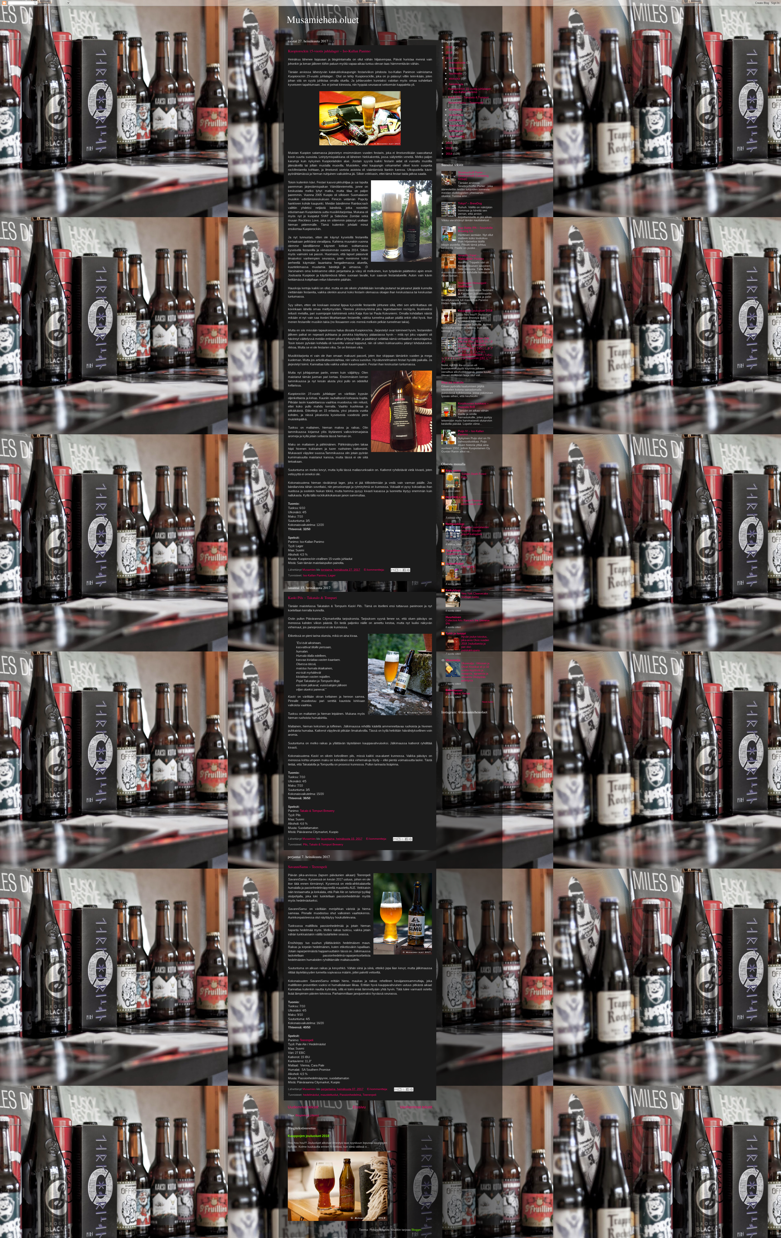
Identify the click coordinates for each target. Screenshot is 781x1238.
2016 (449, 142)
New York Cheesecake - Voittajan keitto (475, 595)
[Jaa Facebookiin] (404, 570)
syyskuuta (456, 73)
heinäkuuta (456, 84)
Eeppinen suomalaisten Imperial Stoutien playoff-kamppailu (475, 530)
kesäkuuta (456, 109)
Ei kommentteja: (374, 569)
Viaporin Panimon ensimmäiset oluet (472, 502)
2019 (449, 47)
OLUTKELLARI (456, 497)
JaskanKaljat (455, 563)
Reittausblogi (455, 523)
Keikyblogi (453, 590)
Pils (305, 844)
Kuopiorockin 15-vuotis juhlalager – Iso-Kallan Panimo (329, 50)
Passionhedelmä (350, 1094)
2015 (449, 148)
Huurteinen (453, 617)
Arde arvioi (453, 470)
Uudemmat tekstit (303, 1107)
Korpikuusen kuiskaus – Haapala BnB (473, 405)
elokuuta (455, 78)
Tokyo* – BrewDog (470, 203)
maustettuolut (329, 1094)
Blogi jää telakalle (452, 382)
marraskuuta (457, 62)
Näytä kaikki (487, 702)
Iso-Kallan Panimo (314, 575)
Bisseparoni (454, 690)
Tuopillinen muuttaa (457, 553)
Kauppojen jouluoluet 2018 (475, 310)
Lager (332, 575)
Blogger (416, 1229)
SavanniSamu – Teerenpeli (307, 866)
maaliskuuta (457, 125)
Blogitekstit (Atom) (307, 1115)
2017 (449, 58)
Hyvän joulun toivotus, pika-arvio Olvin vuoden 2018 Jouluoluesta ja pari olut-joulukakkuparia (475, 643)
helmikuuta (456, 130)
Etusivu (359, 1107)
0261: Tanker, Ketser (458, 693)
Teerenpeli (306, 1040)
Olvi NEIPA (468, 566)
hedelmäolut (311, 1094)
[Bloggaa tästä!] (397, 570)
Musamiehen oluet (323, 19)
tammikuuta (457, 136)
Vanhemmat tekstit (416, 1107)
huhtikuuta (456, 120)
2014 (449, 153)
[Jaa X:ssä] (400, 570)
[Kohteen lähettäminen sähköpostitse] (393, 570)
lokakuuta (455, 68)
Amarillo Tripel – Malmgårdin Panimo (471, 257)
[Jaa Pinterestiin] (408, 570)
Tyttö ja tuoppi (456, 633)
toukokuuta (456, 114)
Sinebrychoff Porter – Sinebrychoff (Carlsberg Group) (473, 176)
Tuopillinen (453, 550)
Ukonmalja (453, 660)
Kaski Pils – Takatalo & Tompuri (312, 597)
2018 (449, 52)
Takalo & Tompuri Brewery (317, 810)
